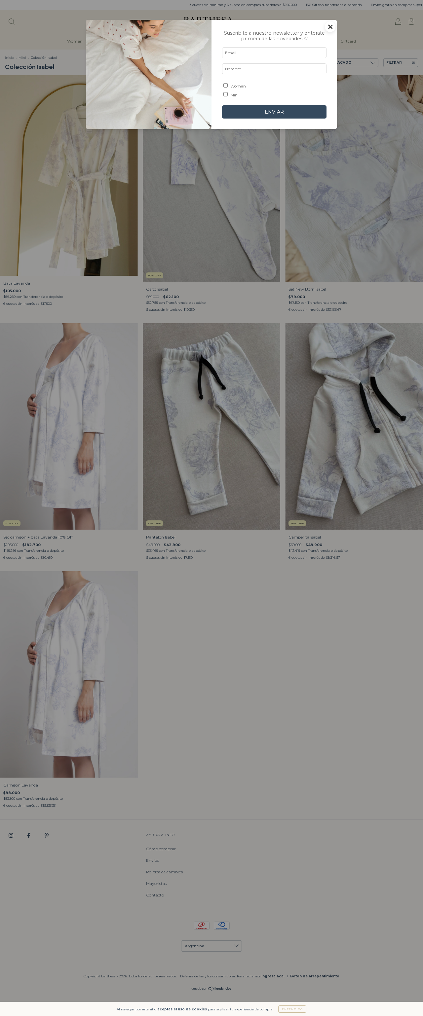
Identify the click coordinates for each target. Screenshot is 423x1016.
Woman (238, 86)
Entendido (292, 1009)
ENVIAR (274, 112)
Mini (234, 94)
